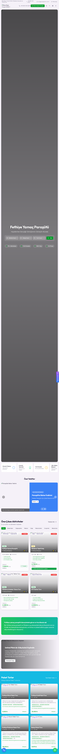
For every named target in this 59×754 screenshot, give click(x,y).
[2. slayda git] (45, 509)
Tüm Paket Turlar (50, 677)
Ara (51, 238)
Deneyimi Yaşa (10, 660)
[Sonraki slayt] (55, 497)
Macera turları (38, 528)
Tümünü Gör (51, 521)
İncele (34, 501)
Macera (26, 528)
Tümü (3, 528)
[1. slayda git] (42, 509)
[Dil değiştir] (52, 5)
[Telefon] (4, 750)
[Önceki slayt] (3, 497)
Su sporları (46, 528)
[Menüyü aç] (55, 5)
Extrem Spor (10, 528)
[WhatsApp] (55, 750)
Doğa (31, 528)
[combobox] (12, 238)
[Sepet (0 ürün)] (46, 5)
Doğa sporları (19, 528)
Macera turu (54, 528)
